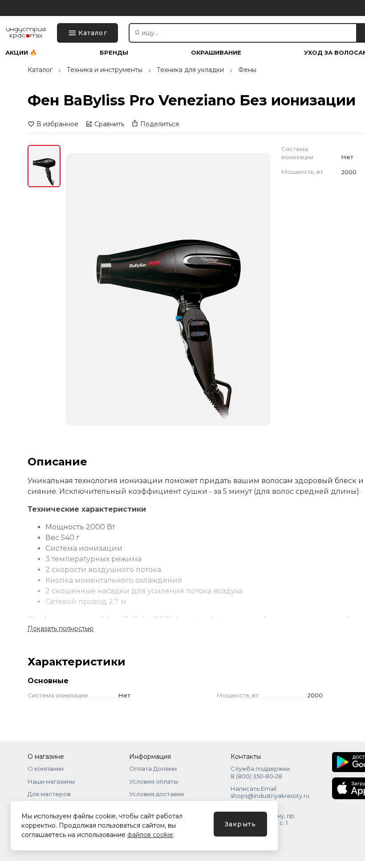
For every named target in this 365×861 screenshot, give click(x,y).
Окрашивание (216, 53)
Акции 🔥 (21, 53)
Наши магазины (51, 781)
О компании (46, 768)
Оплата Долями (153, 768)
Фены (247, 70)
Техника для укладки (190, 70)
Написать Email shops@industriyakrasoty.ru (270, 792)
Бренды (114, 53)
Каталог (40, 70)
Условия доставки (156, 793)
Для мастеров (49, 793)
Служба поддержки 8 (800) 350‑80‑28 (260, 772)
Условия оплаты (153, 781)
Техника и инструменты (104, 70)
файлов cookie (150, 835)
